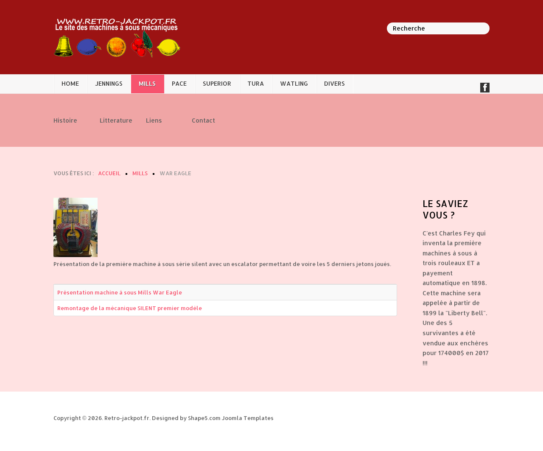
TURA (255, 83)
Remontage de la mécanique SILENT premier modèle (129, 308)
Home (70, 83)
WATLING (294, 83)
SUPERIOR (217, 83)
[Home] (117, 36)
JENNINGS (109, 83)
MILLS (147, 83)
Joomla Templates (248, 418)
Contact (203, 120)
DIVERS (334, 83)
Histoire (63, 120)
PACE (179, 83)
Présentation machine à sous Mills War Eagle (119, 292)
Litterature (110, 120)
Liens (154, 120)
